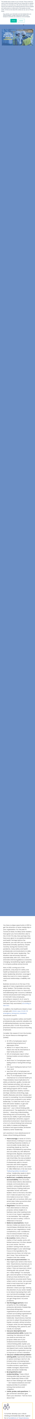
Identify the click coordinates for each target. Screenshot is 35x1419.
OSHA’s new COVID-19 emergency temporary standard (15, 1012)
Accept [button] (13, 20)
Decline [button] (21, 20)
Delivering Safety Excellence (17, 1171)
